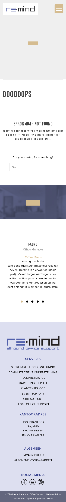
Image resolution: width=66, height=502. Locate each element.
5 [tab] (43, 301)
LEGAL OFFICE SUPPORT (33, 404)
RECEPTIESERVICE (33, 378)
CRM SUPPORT (33, 399)
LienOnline (18, 498)
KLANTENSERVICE (33, 388)
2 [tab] (27, 301)
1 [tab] (22, 301)
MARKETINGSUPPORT (33, 383)
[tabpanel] (33, 265)
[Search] (54, 167)
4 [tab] (38, 301)
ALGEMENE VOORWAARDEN (33, 460)
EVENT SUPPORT (33, 393)
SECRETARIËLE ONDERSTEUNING (33, 367)
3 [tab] (32, 301)
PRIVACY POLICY (33, 455)
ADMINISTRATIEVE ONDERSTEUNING (33, 372)
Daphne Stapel (45, 498)
